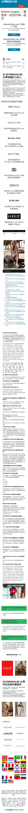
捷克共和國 (23, 799)
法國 (11, 799)
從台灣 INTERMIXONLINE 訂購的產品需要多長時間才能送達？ (15, 284)
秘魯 (5, 803)
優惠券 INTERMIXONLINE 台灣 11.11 (15, 310)
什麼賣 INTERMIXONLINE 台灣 (13, 274)
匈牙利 (6, 806)
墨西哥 (5, 801)
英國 (10, 798)
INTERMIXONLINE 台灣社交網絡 (14, 299)
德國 (20, 798)
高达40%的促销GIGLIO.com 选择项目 (14, 129)
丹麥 (24, 804)
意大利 (16, 799)
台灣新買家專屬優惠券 (11, 297)
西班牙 (5, 798)
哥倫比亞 (17, 801)
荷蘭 (24, 798)
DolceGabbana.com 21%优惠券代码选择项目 (14, 176)
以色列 (13, 804)
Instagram (5, 482)
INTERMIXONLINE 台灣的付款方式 (14, 282)
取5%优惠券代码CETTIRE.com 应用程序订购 (14, 161)
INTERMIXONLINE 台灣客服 (13, 289)
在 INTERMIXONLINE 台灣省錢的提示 (15, 322)
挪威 (19, 804)
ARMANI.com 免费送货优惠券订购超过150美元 (14, 192)
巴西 (9, 803)
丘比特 (22, 806)
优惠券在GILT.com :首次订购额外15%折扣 (14, 223)
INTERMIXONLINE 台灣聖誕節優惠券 (15, 314)
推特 (4, 479)
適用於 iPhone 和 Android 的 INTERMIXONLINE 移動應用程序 (14, 316)
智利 (11, 801)
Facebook (5, 481)
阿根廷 (23, 801)
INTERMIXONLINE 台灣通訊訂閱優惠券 (15, 303)
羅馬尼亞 (5, 799)
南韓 (19, 803)
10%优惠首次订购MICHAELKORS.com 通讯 (14, 145)
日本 (14, 803)
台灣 (24, 803)
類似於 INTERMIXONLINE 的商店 (14, 305)
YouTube (5, 484)
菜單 (21, 6)
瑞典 (12, 806)
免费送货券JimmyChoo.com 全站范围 (14, 114)
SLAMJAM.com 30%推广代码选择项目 (14, 207)
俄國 (17, 806)
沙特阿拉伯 (7, 804)
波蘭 (15, 798)
